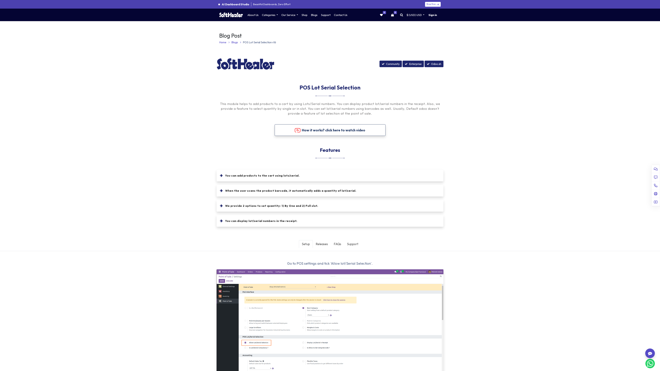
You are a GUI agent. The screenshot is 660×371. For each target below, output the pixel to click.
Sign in (432, 15)
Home (223, 42)
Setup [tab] (306, 244)
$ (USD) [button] (414, 15)
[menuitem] (252, 15)
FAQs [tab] (337, 244)
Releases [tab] (322, 244)
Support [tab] (352, 244)
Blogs (234, 42)
